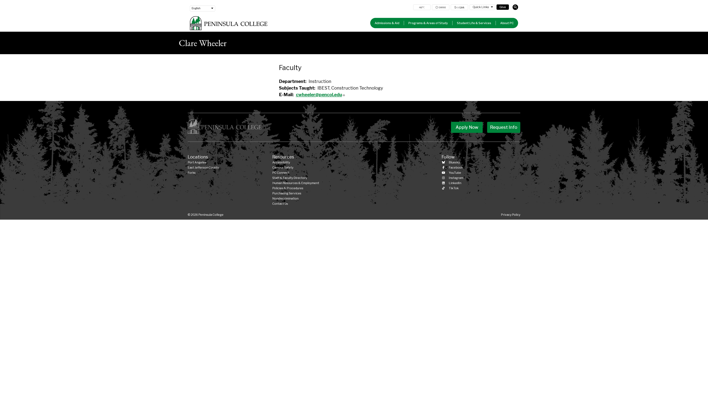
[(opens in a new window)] (440, 7)
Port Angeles (197, 162)
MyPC (422, 7)
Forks (192, 172)
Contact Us (280, 203)
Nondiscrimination (285, 198)
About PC (507, 23)
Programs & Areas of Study (428, 23)
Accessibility (281, 162)
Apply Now (467, 127)
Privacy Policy (510, 215)
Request (503, 127)
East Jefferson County (203, 167)
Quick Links (481, 7)
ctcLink (459, 7)
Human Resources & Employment (295, 183)
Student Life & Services (474, 23)
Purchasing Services (286, 193)
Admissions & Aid (387, 23)
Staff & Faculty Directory (289, 178)
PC (280, 172)
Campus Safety (282, 167)
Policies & (287, 188)
